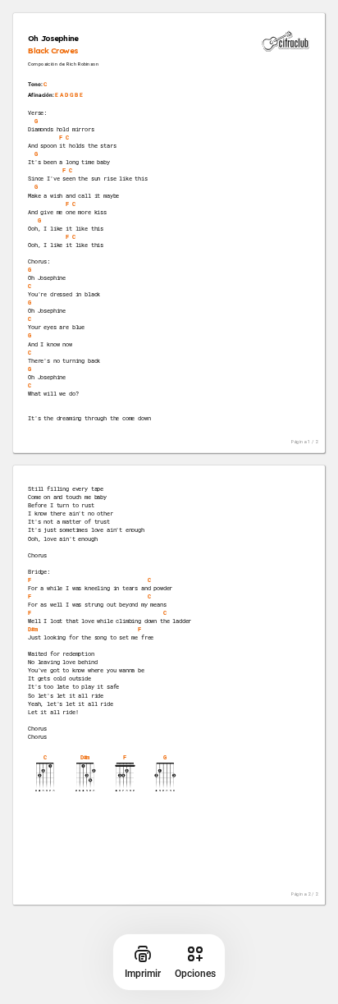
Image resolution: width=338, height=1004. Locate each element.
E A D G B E (68, 95)
